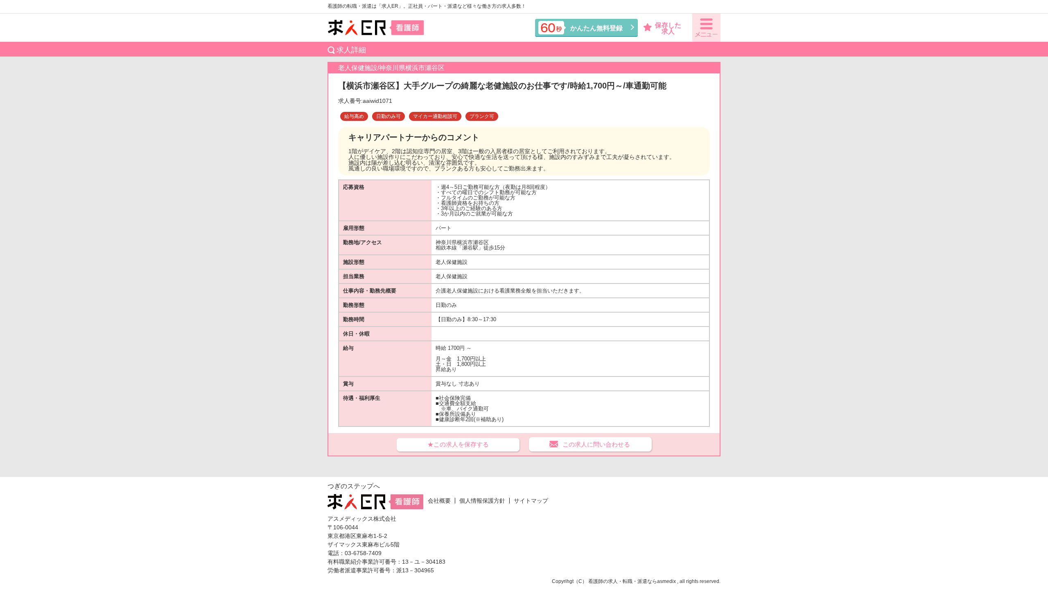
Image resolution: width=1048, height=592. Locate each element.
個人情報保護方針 (482, 500)
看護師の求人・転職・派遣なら (622, 581)
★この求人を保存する (458, 444)
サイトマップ (531, 500)
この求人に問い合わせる (596, 444)
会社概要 (439, 500)
